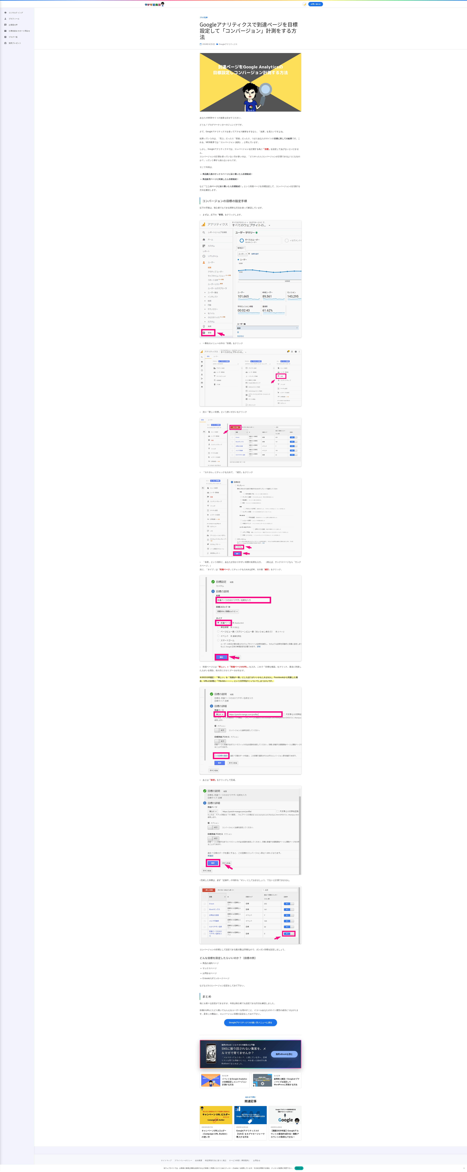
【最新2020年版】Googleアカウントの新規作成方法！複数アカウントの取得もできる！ (285, 1134)
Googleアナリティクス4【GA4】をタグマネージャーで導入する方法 (250, 1134)
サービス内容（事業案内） (239, 1160)
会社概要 (198, 1160)
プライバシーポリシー (183, 1160)
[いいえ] (464, 1168)
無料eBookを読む (284, 1054)
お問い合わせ (316, 4)
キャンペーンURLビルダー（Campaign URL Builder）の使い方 (215, 1134)
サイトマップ (166, 1160)
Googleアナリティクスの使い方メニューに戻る (250, 1023)
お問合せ (256, 1160)
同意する (299, 1168)
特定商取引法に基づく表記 (215, 1160)
